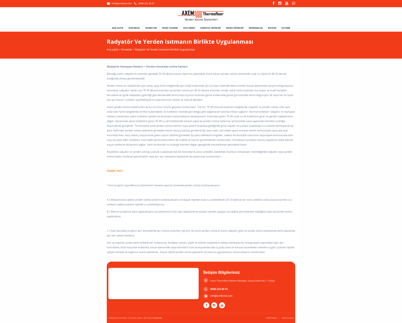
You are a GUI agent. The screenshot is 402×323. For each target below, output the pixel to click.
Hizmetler (151, 27)
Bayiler (272, 27)
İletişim (286, 27)
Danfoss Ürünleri (210, 27)
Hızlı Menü (189, 27)
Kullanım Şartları (288, 318)
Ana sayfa (117, 27)
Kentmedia (158, 318)
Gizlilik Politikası (271, 318)
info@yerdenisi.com (121, 3)
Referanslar (256, 27)
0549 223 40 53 (219, 289)
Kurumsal (134, 27)
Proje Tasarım (170, 27)
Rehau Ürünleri (235, 27)
